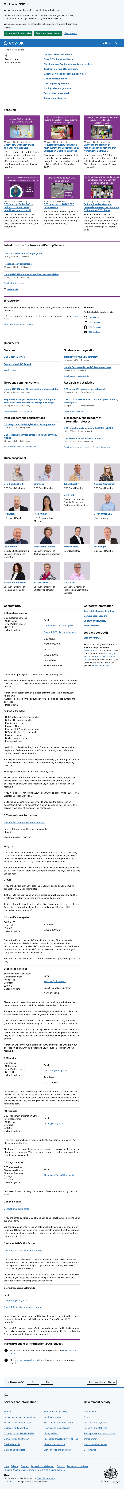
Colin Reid (69, 494)
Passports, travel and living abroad (61, 1438)
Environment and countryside (58, 1422)
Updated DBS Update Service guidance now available (19, 146)
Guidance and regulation (96, 1422)
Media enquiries (92, 625)
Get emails (12, 289)
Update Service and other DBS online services (87, 367)
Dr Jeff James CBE (103, 513)
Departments (90, 1411)
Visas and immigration (54, 1444)
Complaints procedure (95, 616)
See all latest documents (14, 283)
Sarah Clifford (41, 582)
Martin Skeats (71, 546)
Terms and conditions (77, 1466)
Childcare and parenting (16, 1428)
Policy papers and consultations (99, 1433)
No (49, 1382)
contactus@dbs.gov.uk (55, 1070)
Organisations (18, 50)
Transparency (90, 1438)
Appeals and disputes (55, 98)
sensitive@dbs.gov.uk (55, 981)
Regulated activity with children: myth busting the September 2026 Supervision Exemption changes (61, 147)
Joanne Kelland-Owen (15, 582)
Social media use (101, 665)
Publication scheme (93, 650)
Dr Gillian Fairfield (13, 484)
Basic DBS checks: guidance (58, 59)
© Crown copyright (110, 1481)
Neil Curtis (69, 582)
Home (6, 50)
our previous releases (27, 1360)
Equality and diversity (95, 620)
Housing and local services (57, 1428)
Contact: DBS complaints (16, 1208)
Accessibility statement (42, 1466)
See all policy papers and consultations (20, 446)
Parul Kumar (40, 513)
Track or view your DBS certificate (61, 69)
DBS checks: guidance (55, 78)
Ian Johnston (10, 546)
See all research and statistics (76, 411)
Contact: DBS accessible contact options (24, 822)
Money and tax (51, 1433)
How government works (95, 1444)
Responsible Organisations (18, 264)
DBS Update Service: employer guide (23, 253)
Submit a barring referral (56, 93)
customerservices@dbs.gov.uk (59, 625)
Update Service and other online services (65, 73)
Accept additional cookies (18, 33)
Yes (35, 1382)
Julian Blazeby (71, 484)
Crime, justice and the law (16, 1438)
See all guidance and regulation (77, 376)
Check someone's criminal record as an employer (68, 64)
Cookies (25, 1466)
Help (6, 1466)
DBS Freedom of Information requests (83, 438)
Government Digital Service (51, 1469)
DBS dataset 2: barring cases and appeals (85, 389)
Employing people (53, 1417)
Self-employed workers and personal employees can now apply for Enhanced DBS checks (101, 207)
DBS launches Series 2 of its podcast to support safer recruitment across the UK (18, 207)
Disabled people (12, 1444)
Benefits (8, 1411)
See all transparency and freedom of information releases (87, 447)
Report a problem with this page (102, 1382)
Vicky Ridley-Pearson (44, 546)
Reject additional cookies (48, 33)
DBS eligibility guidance (56, 83)
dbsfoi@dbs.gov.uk (53, 1123)
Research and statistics (95, 1428)
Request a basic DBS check (17, 364)
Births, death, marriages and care (20, 1417)
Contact (61, 1466)
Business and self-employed (17, 1422)
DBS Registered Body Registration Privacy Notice (29, 424)
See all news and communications (18, 411)
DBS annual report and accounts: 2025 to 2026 (88, 428)
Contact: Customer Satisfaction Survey (23, 1250)
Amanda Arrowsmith (104, 484)
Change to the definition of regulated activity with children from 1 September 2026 (100, 147)
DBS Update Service (14, 356)
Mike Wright (100, 546)
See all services (10, 370)
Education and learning (55, 1411)
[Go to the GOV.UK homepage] (13, 43)
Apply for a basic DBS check (58, 54)
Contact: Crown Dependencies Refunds (23, 1307)
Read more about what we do (18, 324)
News (87, 1417)
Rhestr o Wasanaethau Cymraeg (20, 1469)
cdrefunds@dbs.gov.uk (15, 1300)
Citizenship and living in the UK (19, 1433)
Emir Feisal (39, 484)
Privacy (14, 1466)
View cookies (70, 33)
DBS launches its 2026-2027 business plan (59, 206)
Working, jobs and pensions (57, 1449)
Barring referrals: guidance (57, 88)
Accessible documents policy (99, 611)
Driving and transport (14, 1449)
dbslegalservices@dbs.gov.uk (59, 1174)
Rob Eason (9, 513)
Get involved (90, 1449)
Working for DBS (92, 637)
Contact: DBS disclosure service (60, 632)
